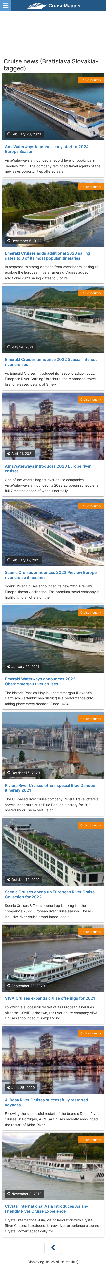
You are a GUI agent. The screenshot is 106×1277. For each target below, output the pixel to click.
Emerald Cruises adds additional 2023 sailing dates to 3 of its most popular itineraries (47, 256)
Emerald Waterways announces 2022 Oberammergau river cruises (40, 681)
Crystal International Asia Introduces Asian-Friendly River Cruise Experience (46, 1209)
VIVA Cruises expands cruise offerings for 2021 (50, 998)
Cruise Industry (90, 80)
